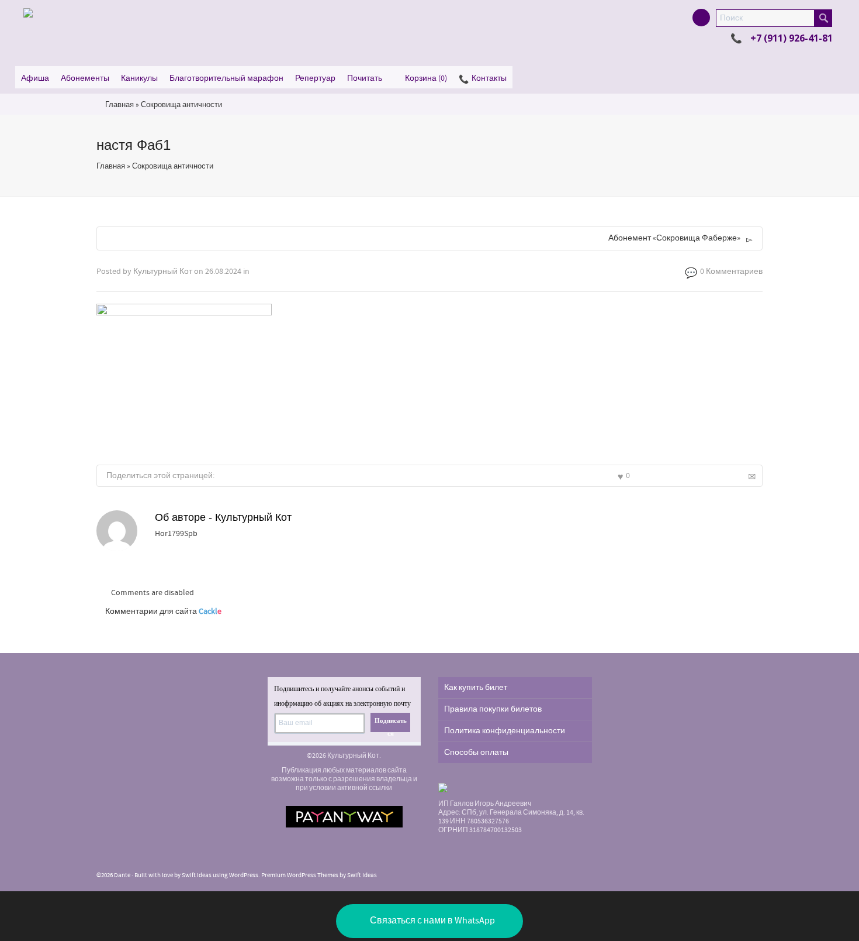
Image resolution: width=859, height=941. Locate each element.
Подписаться (391, 724)
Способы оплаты (476, 752)
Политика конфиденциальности (504, 731)
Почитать (364, 78)
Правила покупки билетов (493, 709)
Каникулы (139, 78)
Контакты (489, 78)
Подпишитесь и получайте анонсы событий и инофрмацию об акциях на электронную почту (342, 696)
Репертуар (315, 78)
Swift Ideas (197, 875)
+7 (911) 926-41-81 (791, 38)
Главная (119, 104)
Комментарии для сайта (163, 611)
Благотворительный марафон (226, 78)
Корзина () (426, 78)
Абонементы (85, 78)
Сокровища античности (181, 104)
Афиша (35, 78)
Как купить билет (475, 687)
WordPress (243, 875)
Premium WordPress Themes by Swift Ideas (319, 875)
